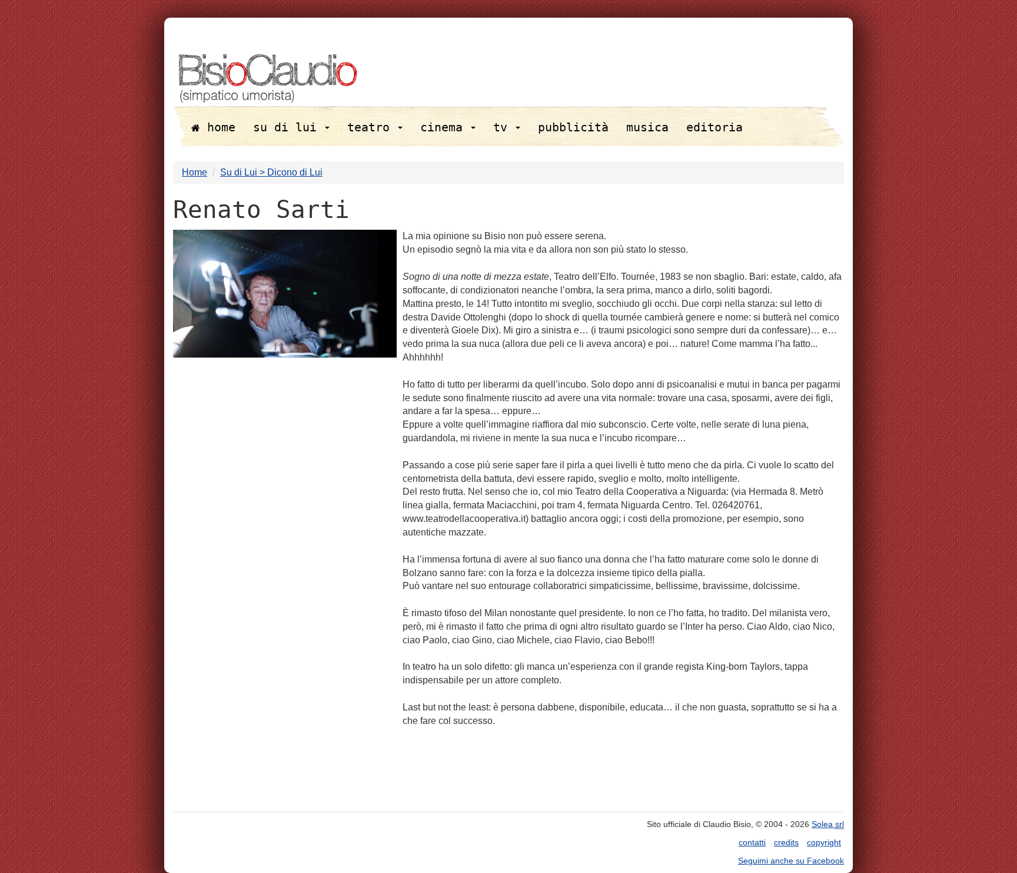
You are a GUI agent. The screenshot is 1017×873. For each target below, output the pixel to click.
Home (194, 172)
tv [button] (503, 127)
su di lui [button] (288, 127)
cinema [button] (445, 127)
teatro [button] (372, 127)
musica (647, 127)
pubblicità (573, 127)
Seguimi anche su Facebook (791, 860)
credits (786, 842)
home (217, 127)
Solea (828, 824)
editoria (714, 127)
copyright (824, 842)
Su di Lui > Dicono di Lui (271, 172)
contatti (752, 842)
